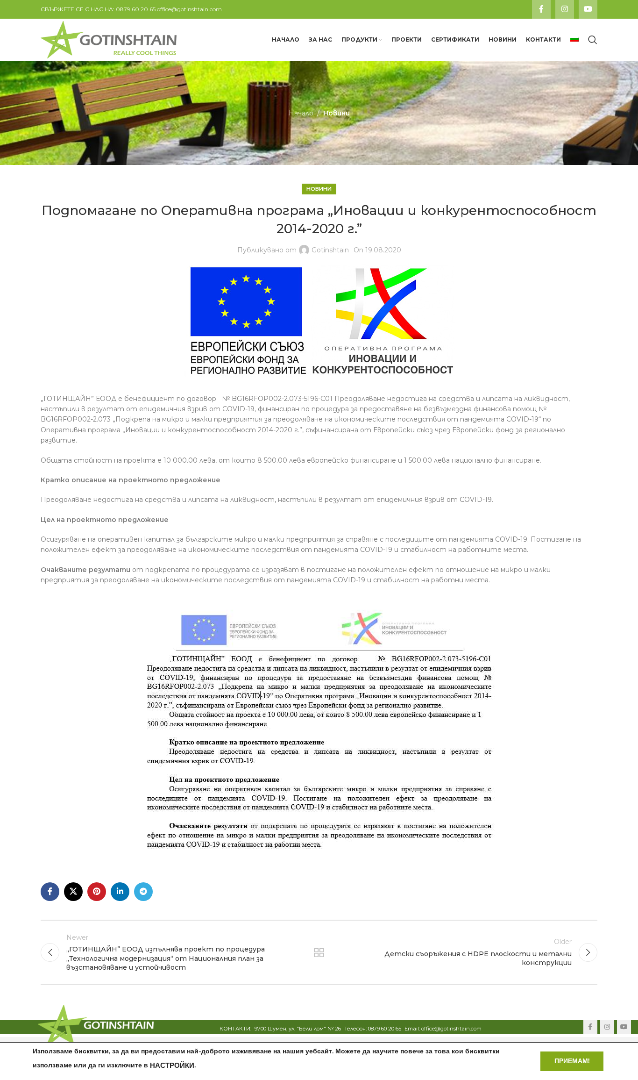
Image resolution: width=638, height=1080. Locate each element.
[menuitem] (574, 40)
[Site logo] (109, 39)
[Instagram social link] (564, 9)
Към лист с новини (319, 952)
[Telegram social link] (143, 891)
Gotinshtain (330, 250)
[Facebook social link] (541, 9)
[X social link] (73, 891)
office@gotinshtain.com (189, 9)
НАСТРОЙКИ (172, 1065)
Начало (301, 113)
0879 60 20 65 (136, 9)
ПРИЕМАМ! (571, 1061)
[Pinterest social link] (96, 891)
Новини (336, 113)
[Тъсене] (592, 39)
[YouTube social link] (588, 9)
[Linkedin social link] (120, 891)
